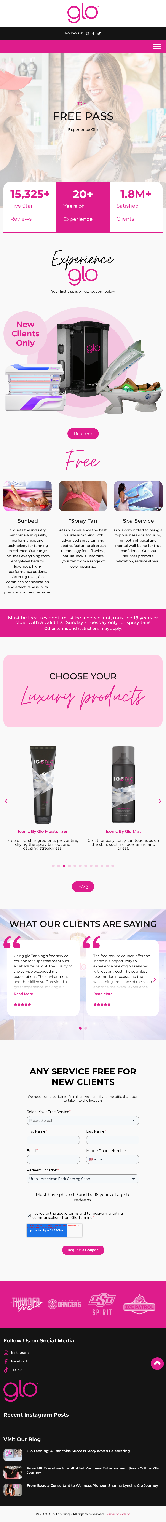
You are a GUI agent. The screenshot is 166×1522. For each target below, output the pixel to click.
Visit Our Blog (22, 1439)
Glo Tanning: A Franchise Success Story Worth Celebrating (78, 1451)
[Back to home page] (83, 13)
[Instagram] (87, 33)
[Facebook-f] (93, 33)
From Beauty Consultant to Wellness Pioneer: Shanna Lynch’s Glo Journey (92, 1486)
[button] (157, 46)
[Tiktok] (99, 33)
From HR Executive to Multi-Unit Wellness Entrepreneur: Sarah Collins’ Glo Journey (93, 1470)
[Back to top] (157, 1363)
